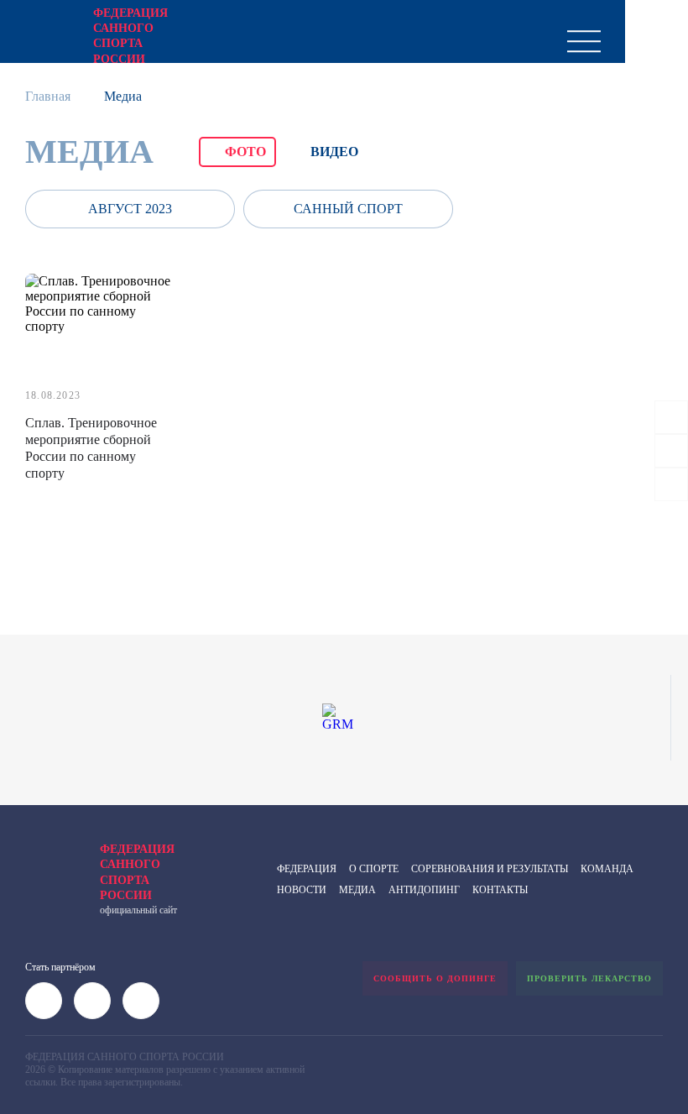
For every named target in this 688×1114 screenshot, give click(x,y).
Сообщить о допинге (435, 978)
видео (334, 151)
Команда (607, 869)
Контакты (500, 890)
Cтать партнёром (60, 967)
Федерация (306, 869)
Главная (47, 96)
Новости (301, 890)
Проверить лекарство (589, 978)
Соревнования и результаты (489, 869)
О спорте (374, 869)
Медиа (357, 890)
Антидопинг (424, 890)
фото (245, 151)
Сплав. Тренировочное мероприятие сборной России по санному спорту (91, 448)
